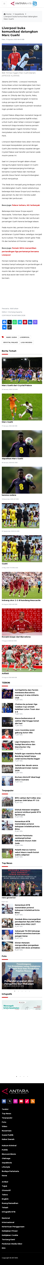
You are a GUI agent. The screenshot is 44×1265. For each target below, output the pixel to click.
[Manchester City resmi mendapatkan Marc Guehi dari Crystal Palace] (22, 370)
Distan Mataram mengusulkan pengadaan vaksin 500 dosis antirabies (27, 945)
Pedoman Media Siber (12, 1244)
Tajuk (4, 1186)
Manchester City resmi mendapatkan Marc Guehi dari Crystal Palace (20, 384)
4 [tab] (25, 991)
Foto (4, 956)
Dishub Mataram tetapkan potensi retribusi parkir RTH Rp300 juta (28, 812)
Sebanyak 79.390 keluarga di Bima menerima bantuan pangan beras (27, 933)
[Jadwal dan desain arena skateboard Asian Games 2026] (7, 769)
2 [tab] (18, 991)
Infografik (7, 994)
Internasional (8, 1222)
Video (4, 1126)
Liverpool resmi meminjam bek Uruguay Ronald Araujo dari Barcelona (21, 635)
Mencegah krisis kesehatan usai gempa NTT (21, 1069)
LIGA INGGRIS (26, 342)
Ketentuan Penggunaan (13, 1227)
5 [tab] (29, 991)
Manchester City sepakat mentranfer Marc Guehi (20, 420)
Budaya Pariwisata (10, 1171)
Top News (7, 863)
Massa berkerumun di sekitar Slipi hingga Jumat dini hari (27, 721)
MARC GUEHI (11, 337)
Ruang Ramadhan (10, 1203)
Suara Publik (7, 1135)
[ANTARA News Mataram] (24, 3)
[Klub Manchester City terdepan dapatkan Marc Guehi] (22, 443)
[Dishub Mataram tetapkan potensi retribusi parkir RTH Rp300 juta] (7, 813)
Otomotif (6, 1190)
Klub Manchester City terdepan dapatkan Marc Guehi (17, 457)
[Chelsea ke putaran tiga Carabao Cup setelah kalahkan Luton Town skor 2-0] (7, 708)
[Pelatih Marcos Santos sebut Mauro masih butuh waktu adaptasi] (7, 853)
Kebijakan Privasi (9, 1231)
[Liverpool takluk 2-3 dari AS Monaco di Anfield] (22, 658)
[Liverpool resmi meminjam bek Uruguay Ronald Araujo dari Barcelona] (22, 622)
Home (9, 14)
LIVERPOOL (25, 337)
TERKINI (6, 683)
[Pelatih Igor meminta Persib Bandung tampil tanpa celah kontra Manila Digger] (7, 757)
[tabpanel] (22, 975)
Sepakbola (19, 14)
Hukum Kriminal (9, 1145)
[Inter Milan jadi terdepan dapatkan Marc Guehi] (22, 549)
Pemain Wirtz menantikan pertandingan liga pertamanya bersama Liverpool (20, 251)
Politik (5, 1150)
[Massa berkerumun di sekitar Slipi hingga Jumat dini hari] (7, 722)
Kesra (4, 1175)
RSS (4, 1248)
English (5, 1199)
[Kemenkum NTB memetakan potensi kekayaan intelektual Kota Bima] (7, 825)
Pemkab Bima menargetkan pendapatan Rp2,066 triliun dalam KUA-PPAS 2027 (28, 922)
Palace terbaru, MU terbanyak (26, 205)
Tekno (5, 1195)
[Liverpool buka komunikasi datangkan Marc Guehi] (22, 882)
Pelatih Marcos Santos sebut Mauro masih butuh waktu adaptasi (27, 852)
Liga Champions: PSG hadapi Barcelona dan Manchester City (25, 744)
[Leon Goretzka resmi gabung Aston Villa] (7, 734)
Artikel (5, 1182)
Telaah (5, 1207)
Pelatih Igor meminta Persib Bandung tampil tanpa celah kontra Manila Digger (28, 756)
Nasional (6, 1218)
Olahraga (6, 1158)
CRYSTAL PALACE (10, 342)
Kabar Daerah (8, 1139)
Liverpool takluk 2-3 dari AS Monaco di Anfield (21, 672)
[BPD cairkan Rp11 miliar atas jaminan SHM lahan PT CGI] (7, 801)
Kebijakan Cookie (10, 1235)
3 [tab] (22, 991)
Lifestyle (6, 1167)
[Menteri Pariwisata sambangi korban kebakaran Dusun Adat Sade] (7, 839)
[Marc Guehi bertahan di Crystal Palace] (20, 515)
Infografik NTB (8, 1212)
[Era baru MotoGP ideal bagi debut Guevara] (7, 781)
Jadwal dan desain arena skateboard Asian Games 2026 (26, 768)
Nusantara (6, 1131)
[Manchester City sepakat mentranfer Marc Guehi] (22, 407)
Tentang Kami (8, 1239)
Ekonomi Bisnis (9, 1154)
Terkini (5, 1109)
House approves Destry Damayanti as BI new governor (22, 896)
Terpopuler (8, 790)
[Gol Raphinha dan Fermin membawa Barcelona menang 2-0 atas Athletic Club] (7, 693)
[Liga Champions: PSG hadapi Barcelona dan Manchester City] (7, 745)
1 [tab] (14, 991)
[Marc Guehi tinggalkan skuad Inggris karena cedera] (22, 480)
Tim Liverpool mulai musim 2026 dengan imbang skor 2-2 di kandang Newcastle (22, 599)
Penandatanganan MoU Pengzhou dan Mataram (19, 982)
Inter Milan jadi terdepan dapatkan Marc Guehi (22, 562)
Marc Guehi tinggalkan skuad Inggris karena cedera (20, 493)
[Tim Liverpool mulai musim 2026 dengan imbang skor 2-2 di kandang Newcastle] (22, 585)
